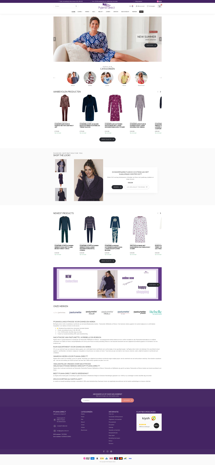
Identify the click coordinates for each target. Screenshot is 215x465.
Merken (134, 11)
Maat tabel (112, 435)
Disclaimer (111, 425)
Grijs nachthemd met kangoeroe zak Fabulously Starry (140, 247)
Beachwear (125, 11)
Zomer (108, 11)
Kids (93, 11)
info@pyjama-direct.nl (63, 431)
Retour (110, 441)
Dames (80, 11)
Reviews (111, 443)
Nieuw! (100, 11)
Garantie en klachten (114, 430)
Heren (87, 11)
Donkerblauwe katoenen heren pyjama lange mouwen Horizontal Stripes (89, 248)
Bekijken (116, 187)
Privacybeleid (112, 422)
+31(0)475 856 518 (62, 426)
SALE (141, 11)
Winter (115, 11)
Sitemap (111, 427)
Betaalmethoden (113, 433)
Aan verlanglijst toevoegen (136, 187)
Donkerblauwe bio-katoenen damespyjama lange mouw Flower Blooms (113, 248)
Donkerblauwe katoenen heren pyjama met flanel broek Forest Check (64, 247)
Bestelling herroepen (114, 438)
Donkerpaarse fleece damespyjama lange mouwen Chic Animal (138, 125)
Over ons (111, 414)
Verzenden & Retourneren (116, 417)
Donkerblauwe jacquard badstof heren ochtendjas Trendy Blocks (90, 125)
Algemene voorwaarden (115, 419)
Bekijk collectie (106, 139)
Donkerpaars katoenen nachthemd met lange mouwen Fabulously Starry (115, 125)
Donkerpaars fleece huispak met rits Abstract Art (64, 125)
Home (73, 11)
